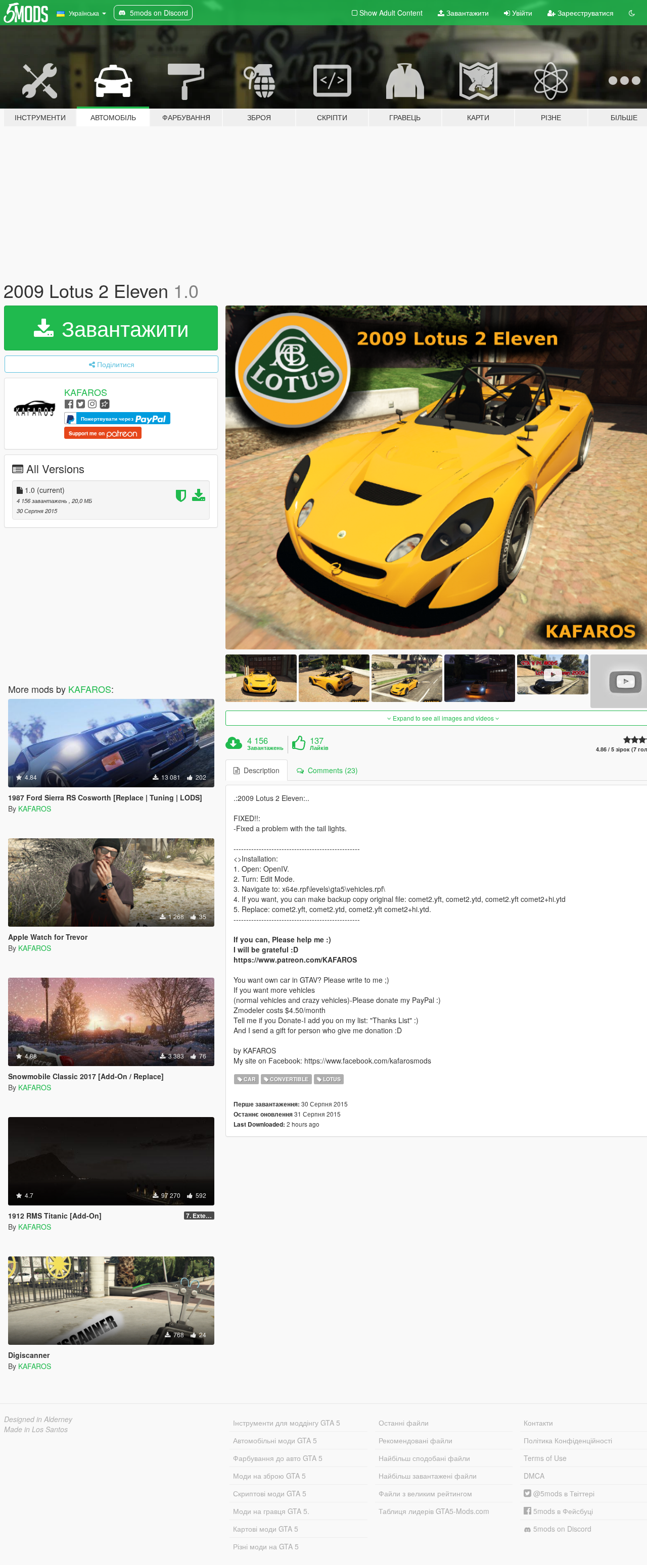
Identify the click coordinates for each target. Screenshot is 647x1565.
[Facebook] (69, 403)
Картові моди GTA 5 (265, 1529)
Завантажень (265, 748)
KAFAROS (85, 391)
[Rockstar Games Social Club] (104, 403)
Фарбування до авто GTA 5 (277, 1458)
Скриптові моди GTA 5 (269, 1493)
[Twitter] (80, 403)
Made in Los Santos (36, 1429)
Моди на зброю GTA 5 (269, 1476)
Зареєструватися (585, 13)
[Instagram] (92, 403)
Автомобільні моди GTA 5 (275, 1440)
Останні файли (404, 1423)
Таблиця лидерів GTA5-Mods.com (434, 1511)
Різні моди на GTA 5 (266, 1546)
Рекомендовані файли (415, 1440)
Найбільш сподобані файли (424, 1458)
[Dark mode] (631, 12)
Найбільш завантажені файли (428, 1476)
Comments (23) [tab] (331, 770)
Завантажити (466, 13)
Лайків (319, 748)
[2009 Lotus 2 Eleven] (260, 677)
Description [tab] (260, 770)
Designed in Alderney (38, 1419)
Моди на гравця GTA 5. (271, 1511)
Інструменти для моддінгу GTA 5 (286, 1423)
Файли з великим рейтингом (425, 1493)
